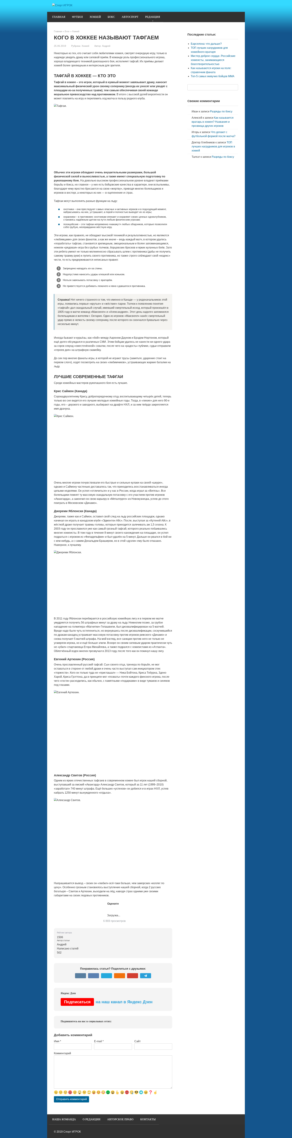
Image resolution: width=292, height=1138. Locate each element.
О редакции (91, 1119)
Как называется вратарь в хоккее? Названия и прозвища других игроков (213, 121)
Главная (58, 16)
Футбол (77, 16)
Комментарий (62, 1053)
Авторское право (120, 1119)
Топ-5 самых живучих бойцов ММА (212, 76)
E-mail (99, 1041)
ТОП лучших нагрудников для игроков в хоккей (213, 146)
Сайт (137, 1041)
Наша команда (64, 1119)
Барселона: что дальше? (206, 43)
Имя (57, 1041)
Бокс (111, 16)
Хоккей (95, 16)
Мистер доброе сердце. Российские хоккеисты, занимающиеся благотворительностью (213, 59)
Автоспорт (130, 16)
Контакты (148, 1119)
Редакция (152, 16)
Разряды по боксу (221, 111)
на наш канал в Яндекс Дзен (108, 1002)
